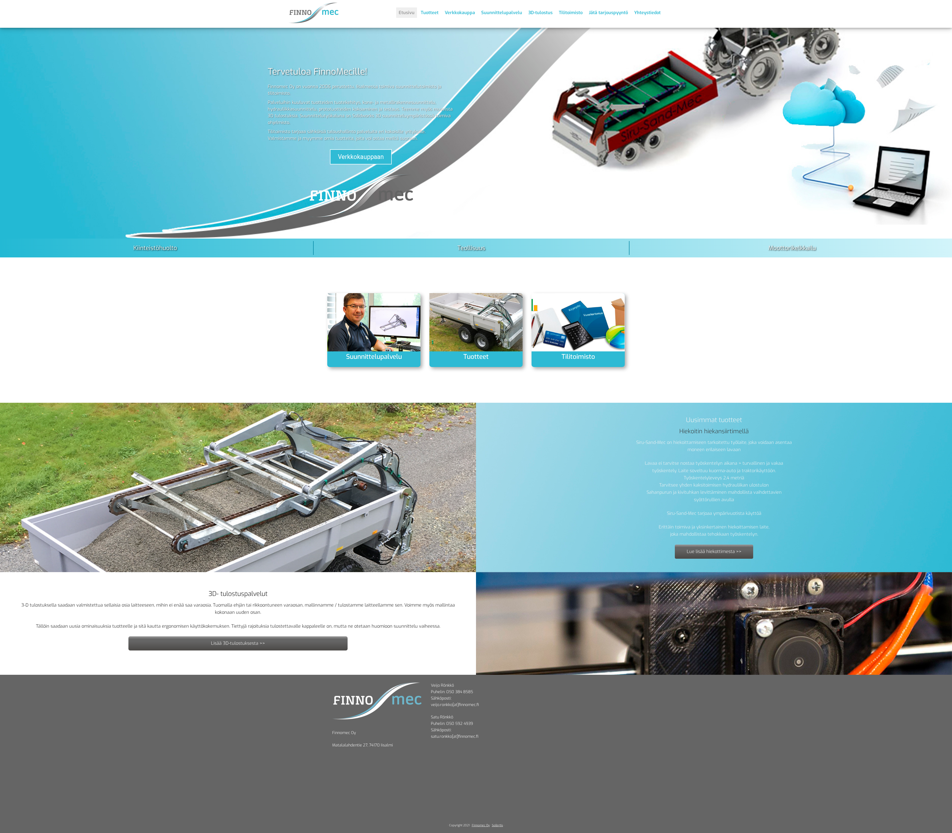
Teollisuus (471, 248)
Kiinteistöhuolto (155, 248)
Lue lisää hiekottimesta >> (714, 552)
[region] (476, 142)
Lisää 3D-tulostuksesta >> (238, 643)
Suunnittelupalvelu (374, 356)
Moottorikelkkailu (792, 248)
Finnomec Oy (481, 825)
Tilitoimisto (578, 356)
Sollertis (497, 825)
